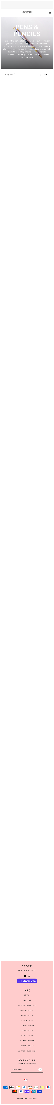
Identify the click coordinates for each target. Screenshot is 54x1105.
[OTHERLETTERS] (27, 13)
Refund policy (27, 1030)
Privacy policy (27, 1035)
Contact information (27, 1051)
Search (27, 995)
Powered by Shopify (27, 1098)
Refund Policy (27, 1015)
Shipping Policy (27, 1010)
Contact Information (27, 1005)
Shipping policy (27, 1046)
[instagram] (29, 975)
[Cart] (50, 12)
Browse (9, 75)
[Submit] (40, 1069)
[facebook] (25, 975)
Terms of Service (27, 1025)
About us (27, 1000)
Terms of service (27, 1041)
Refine (45, 75)
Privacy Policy (27, 1020)
